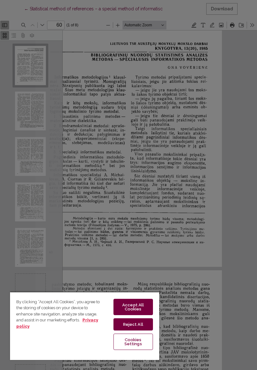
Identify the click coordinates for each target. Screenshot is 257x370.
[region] (84, 326)
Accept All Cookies (133, 307)
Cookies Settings (133, 341)
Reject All (133, 324)
